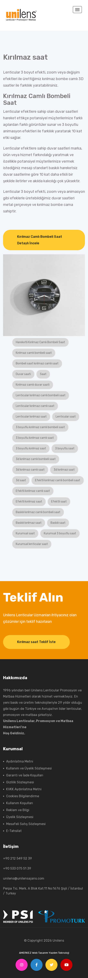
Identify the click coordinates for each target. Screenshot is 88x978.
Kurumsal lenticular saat (32, 544)
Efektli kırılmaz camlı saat (33, 491)
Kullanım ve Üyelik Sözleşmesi (29, 768)
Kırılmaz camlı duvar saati (33, 384)
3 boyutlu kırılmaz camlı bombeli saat (40, 427)
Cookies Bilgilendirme (22, 796)
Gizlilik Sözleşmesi (20, 782)
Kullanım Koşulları (19, 803)
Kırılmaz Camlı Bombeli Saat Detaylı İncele (39, 240)
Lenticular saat (66, 416)
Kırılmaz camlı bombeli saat (34, 353)
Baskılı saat (58, 523)
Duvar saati (23, 374)
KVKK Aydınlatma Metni (24, 789)
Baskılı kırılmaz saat (29, 523)
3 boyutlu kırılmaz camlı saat (35, 438)
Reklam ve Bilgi (17, 810)
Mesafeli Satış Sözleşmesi (26, 824)
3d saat (21, 480)
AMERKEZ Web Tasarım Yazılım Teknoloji (44, 952)
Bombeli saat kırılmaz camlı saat (37, 363)
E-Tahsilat (14, 831)
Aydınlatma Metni (19, 761)
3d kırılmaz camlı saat (30, 469)
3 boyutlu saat (64, 448)
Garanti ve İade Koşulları (24, 775)
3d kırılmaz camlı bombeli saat (36, 459)
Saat (43, 374)
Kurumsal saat (25, 533)
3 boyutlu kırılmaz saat (31, 448)
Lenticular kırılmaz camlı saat (35, 406)
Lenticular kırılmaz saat (31, 416)
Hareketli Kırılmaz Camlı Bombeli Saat (40, 342)
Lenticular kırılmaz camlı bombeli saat (40, 395)
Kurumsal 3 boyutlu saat (60, 533)
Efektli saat (59, 501)
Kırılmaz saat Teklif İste (36, 642)
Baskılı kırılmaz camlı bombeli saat (38, 512)
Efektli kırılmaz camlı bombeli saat (57, 480)
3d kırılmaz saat (64, 469)
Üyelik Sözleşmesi (19, 817)
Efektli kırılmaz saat (29, 501)
